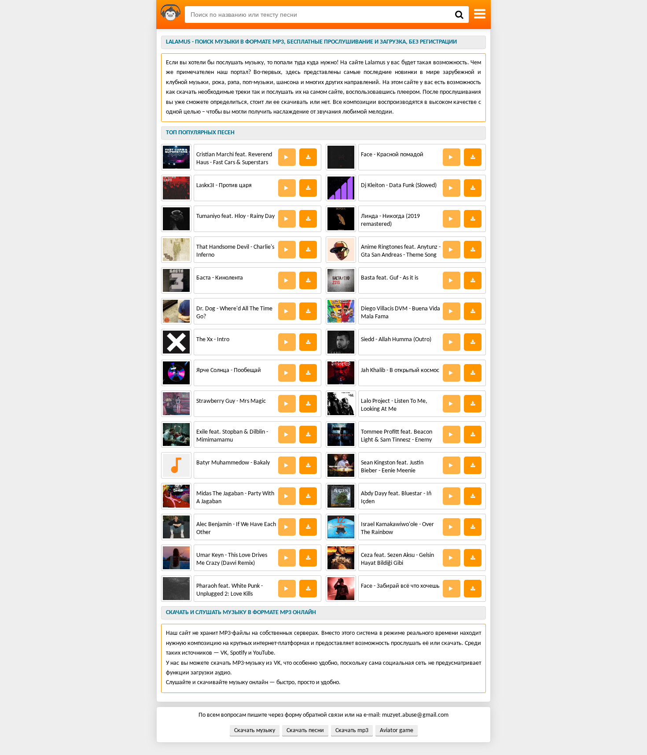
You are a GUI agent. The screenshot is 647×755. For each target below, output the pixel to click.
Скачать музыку (254, 730)
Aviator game (396, 730)
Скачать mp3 (351, 730)
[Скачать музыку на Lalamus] (170, 14)
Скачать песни (305, 730)
